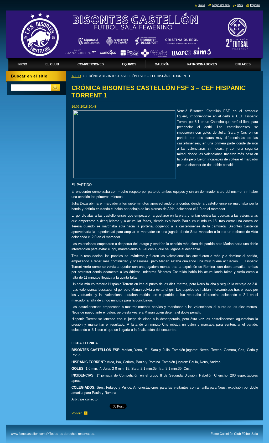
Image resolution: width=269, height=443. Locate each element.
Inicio (201, 5)
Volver (76, 413)
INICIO (76, 76)
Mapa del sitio (221, 5)
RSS (240, 5)
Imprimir (255, 5)
